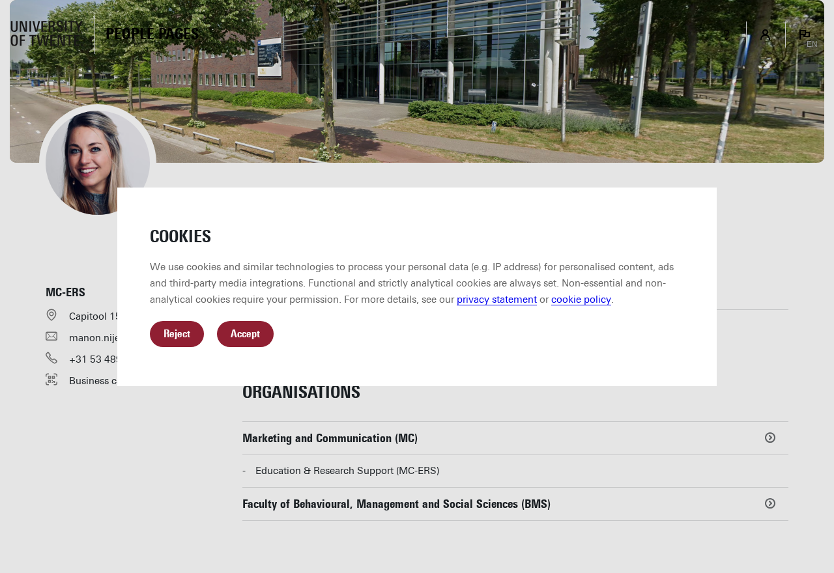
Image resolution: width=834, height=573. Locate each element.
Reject (177, 334)
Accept (245, 334)
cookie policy (581, 299)
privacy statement (497, 299)
